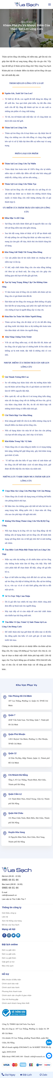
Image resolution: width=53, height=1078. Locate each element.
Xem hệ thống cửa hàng (12, 921)
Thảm (23, 22)
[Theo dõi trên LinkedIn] (18, 935)
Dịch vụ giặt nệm (9, 950)
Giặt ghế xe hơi (8, 962)
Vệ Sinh (29, 22)
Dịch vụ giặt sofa (8, 954)
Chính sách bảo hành (10, 987)
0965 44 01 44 (10, 879)
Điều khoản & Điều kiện (11, 980)
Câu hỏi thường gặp (10, 999)
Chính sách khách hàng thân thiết (15, 1003)
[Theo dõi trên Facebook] (4, 935)
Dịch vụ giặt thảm (9, 958)
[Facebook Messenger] (49, 1056)
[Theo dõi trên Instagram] (9, 935)
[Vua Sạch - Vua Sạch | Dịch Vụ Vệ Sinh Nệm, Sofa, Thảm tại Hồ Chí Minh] (26, 4)
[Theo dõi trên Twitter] (13, 935)
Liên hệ (5, 917)
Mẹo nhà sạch (8, 966)
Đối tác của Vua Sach (10, 925)
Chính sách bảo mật (10, 984)
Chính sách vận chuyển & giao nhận (16, 995)
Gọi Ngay (10, 1074)
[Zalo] (48, 1042)
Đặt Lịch (27, 1074)
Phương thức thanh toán (12, 991)
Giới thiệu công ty (9, 913)
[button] (49, 4)
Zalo (44, 1074)
